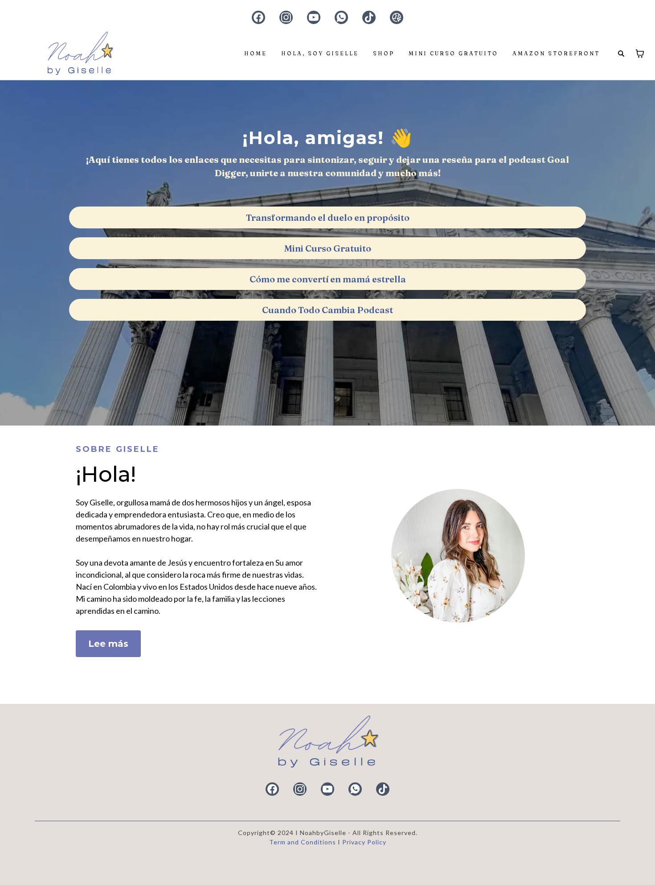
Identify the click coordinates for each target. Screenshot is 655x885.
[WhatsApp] (341, 17)
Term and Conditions (303, 842)
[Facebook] (258, 17)
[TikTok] (369, 17)
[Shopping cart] (639, 53)
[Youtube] (314, 17)
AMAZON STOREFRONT (556, 53)
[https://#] (327, 742)
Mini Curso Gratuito (453, 53)
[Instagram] (286, 17)
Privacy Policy (364, 842)
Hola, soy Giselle (320, 53)
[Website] (396, 17)
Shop (383, 53)
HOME (255, 53)
